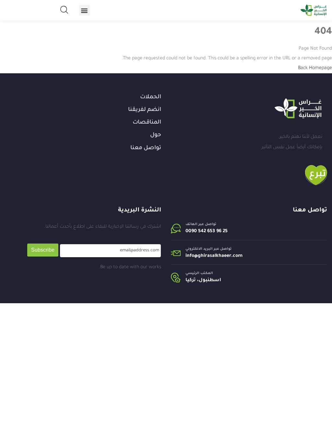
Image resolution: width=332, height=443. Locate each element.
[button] (84, 10)
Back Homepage (315, 68)
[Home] (298, 108)
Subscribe (42, 250)
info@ (191, 256)
